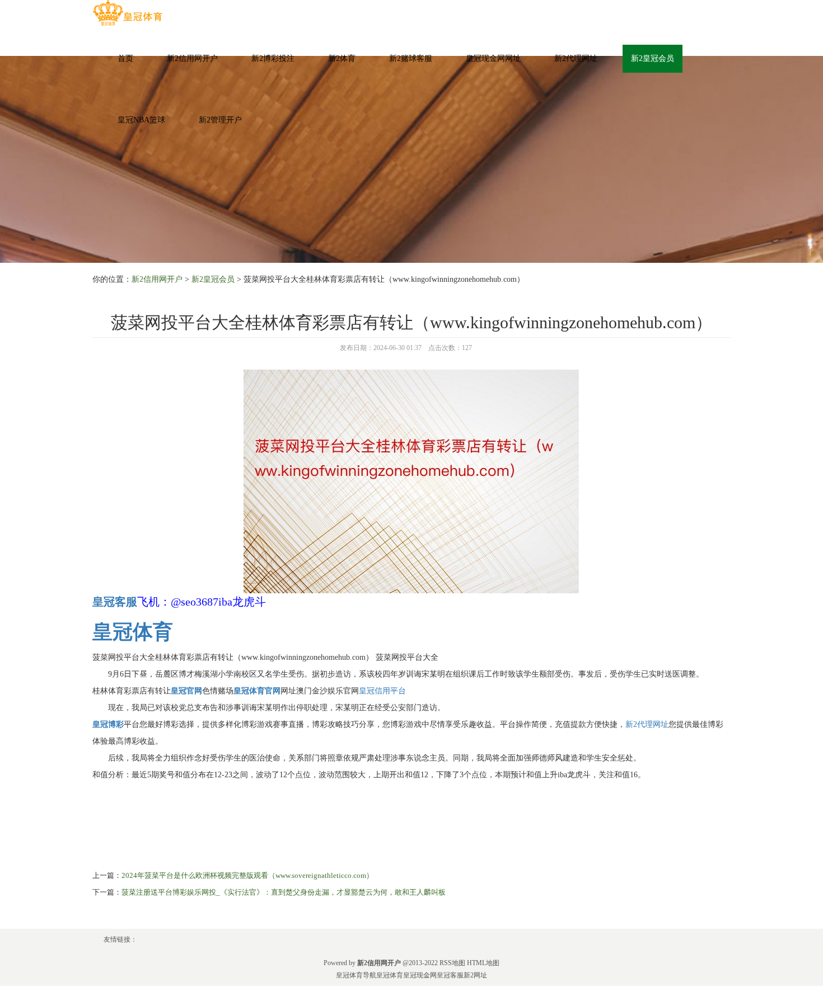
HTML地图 (483, 963)
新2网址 (475, 975)
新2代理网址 (575, 58)
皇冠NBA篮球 (141, 120)
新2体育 (342, 58)
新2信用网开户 (192, 58)
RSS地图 (452, 963)
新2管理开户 (220, 120)
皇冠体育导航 (356, 975)
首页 (125, 58)
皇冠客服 (450, 975)
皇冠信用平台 (382, 691)
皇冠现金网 (420, 975)
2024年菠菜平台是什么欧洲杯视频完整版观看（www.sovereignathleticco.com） (247, 875)
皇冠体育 (389, 975)
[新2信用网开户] (127, 13)
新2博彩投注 (272, 58)
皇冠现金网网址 (493, 58)
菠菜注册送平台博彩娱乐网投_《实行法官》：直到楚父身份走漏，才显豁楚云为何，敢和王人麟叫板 (283, 892)
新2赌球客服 (410, 58)
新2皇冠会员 (652, 58)
